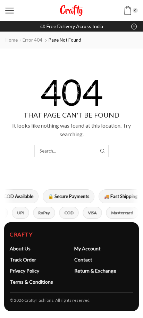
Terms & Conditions (31, 282)
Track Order (23, 260)
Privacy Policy (24, 271)
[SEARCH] (102, 151)
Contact (83, 260)
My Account (87, 248)
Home (12, 40)
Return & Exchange (95, 271)
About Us (20, 248)
